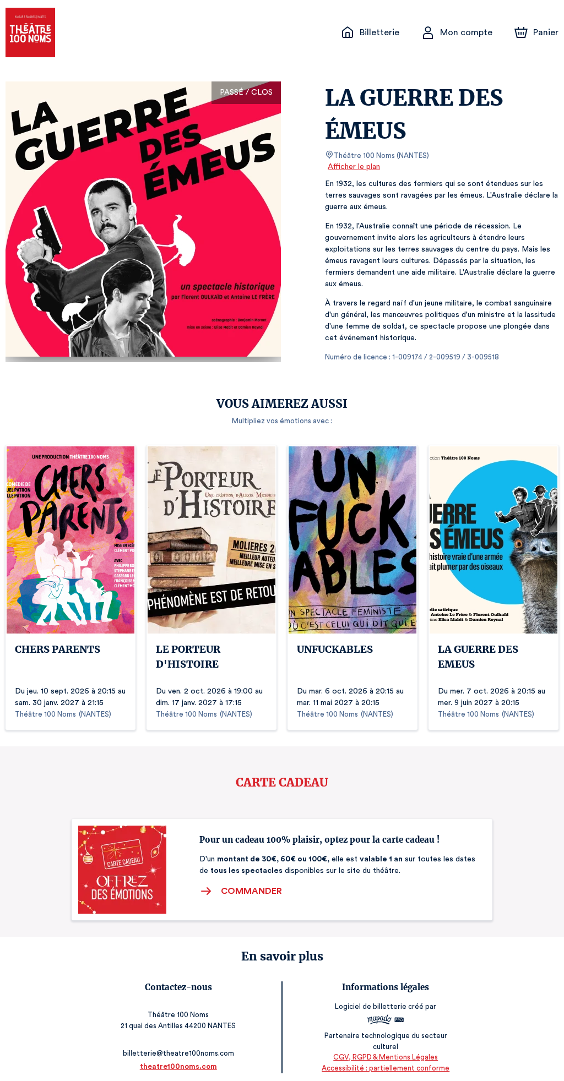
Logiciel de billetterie (370, 1006)
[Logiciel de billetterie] (385, 1021)
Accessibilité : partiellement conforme (385, 1068)
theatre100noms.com (178, 1066)
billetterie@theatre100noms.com (178, 1053)
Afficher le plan (354, 167)
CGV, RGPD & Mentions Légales (385, 1057)
